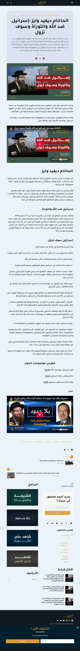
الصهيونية (56, 442)
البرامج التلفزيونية (53, 15)
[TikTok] (47, 523)
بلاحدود (48, 442)
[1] (69, 578)
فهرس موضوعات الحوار (64, 559)
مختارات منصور (31, 15)
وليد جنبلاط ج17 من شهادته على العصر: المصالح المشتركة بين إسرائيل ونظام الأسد (53, 589)
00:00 (47, 370)
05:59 (46, 382)
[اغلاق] (78, 628)
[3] (69, 601)
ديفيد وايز (39, 15)
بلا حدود (45, 15)
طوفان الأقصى (38, 442)
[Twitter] (66, 523)
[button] (72, 3)
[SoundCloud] (52, 523)
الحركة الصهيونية (67, 442)
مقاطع (24, 15)
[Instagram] (62, 523)
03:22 (47, 376)
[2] (69, 590)
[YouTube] (57, 523)
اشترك (58, 513)
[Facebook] (71, 523)
